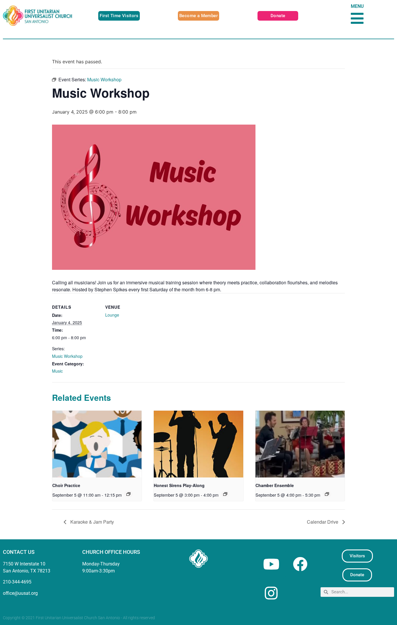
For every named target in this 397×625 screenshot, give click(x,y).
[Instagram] (271, 593)
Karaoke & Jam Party (91, 521)
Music (57, 371)
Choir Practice (66, 485)
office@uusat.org (20, 593)
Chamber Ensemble (274, 485)
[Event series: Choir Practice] (128, 494)
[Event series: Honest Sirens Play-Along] (225, 494)
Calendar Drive (323, 521)
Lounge (112, 315)
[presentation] (97, 444)
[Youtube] (271, 564)
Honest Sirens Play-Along (179, 485)
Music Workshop (67, 356)
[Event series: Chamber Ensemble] (327, 494)
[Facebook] (300, 564)
